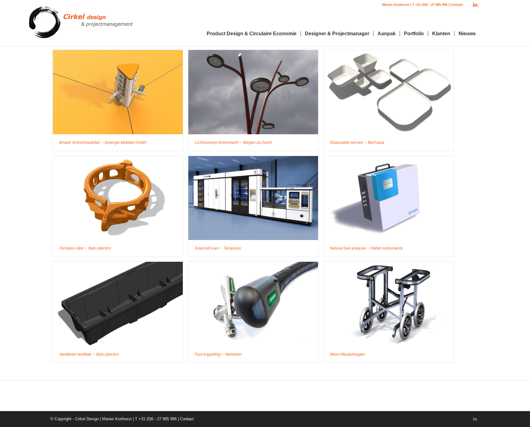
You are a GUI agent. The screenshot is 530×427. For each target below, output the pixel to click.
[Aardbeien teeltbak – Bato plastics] (118, 304)
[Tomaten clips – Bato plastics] (118, 198)
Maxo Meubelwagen (347, 354)
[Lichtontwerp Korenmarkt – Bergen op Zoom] (253, 92)
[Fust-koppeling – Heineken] (253, 304)
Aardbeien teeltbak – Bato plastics (89, 354)
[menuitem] (252, 33)
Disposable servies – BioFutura (357, 142)
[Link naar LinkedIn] (475, 4)
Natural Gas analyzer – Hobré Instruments (366, 248)
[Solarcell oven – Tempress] (253, 198)
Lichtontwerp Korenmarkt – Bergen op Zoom (232, 142)
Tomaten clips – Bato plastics (85, 248)
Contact (456, 4)
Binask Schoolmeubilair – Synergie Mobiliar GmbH (102, 142)
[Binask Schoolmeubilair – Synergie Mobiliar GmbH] (118, 92)
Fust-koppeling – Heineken (217, 354)
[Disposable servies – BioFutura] (389, 92)
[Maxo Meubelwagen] (389, 304)
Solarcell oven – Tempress (217, 248)
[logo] (81, 24)
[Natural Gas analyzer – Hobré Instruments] (389, 198)
